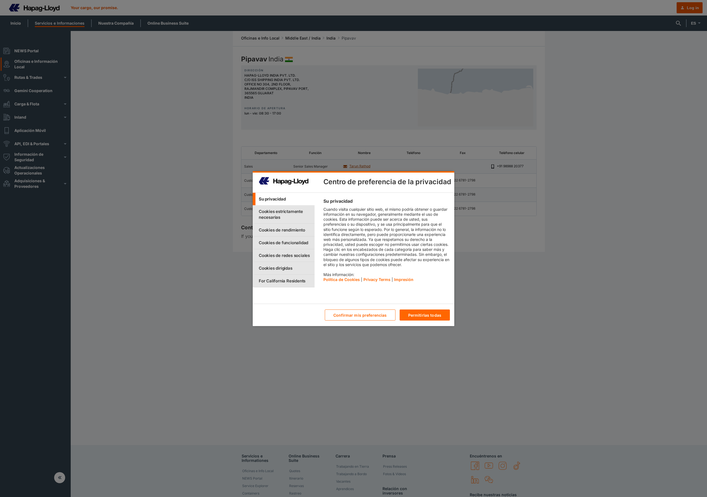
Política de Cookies (341, 279)
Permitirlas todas (424, 315)
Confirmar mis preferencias (360, 315)
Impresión (403, 279)
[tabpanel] (386, 241)
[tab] (284, 199)
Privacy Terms (377, 279)
